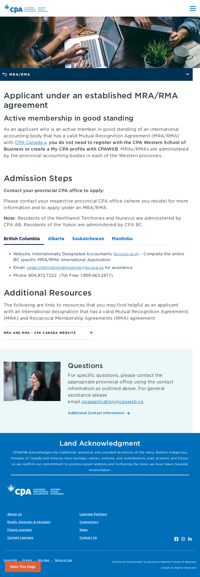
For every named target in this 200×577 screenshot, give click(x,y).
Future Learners (19, 529)
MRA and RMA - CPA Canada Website (40, 332)
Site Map (43, 560)
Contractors (89, 522)
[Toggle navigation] (193, 8)
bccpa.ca (125, 254)
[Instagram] (183, 538)
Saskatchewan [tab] (88, 238)
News (84, 529)
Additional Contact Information (96, 413)
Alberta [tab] (56, 238)
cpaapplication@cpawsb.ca (112, 401)
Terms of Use (63, 560)
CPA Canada (29, 142)
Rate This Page (22, 566)
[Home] (35, 490)
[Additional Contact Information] (32, 391)
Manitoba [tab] (122, 238)
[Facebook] (176, 538)
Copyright (10, 560)
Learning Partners (93, 514)
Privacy (27, 560)
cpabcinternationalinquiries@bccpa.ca (65, 267)
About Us (14, 514)
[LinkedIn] (190, 538)
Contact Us (88, 537)
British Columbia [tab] (22, 238)
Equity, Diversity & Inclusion (28, 522)
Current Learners (20, 537)
